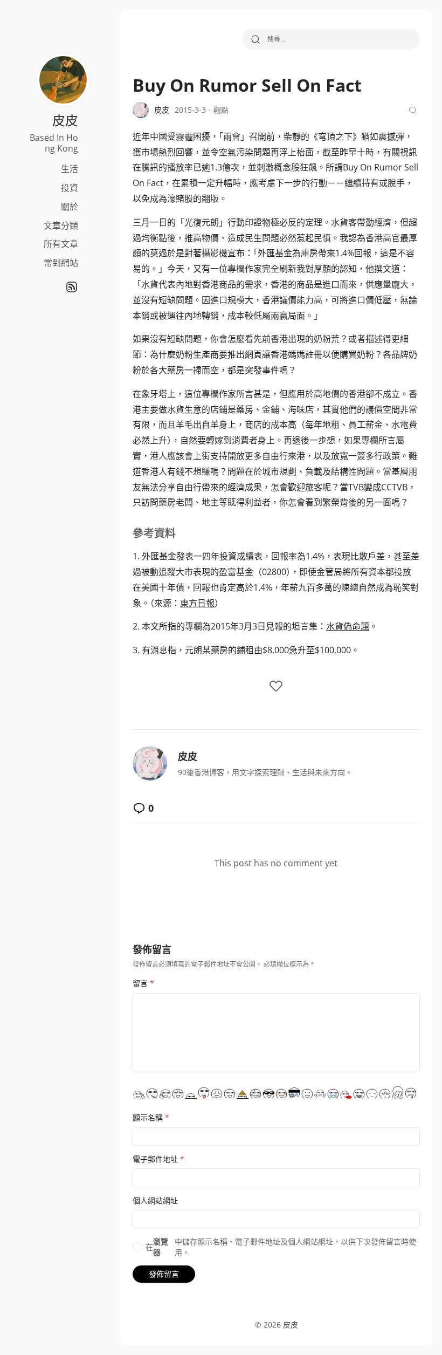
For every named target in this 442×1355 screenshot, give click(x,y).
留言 (143, 983)
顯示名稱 (151, 1117)
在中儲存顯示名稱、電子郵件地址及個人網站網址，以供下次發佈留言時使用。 (281, 1246)
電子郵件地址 (158, 1159)
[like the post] (276, 687)
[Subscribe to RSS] (71, 286)
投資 (69, 188)
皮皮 (187, 756)
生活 (69, 169)
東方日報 (197, 603)
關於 (69, 207)
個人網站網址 (155, 1200)
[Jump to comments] (414, 110)
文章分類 (61, 225)
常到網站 (61, 263)
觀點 (221, 110)
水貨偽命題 (347, 626)
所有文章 (61, 244)
